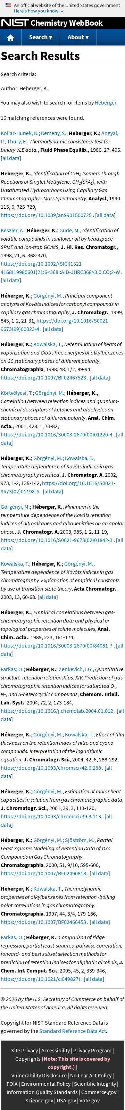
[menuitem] (11, 37)
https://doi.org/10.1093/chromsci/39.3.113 (51, 816)
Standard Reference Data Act (72, 1030)
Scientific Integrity (95, 1083)
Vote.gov (90, 1100)
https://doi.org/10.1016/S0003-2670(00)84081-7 (56, 645)
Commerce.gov (98, 1091)
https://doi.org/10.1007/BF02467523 (43, 377)
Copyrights (28, 1058)
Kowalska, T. (47, 344)
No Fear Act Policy (90, 1075)
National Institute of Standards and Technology (15, 22)
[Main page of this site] (11, 37)
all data (10, 158)
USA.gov (66, 1100)
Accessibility (55, 1050)
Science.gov (39, 1100)
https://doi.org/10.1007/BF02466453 (43, 921)
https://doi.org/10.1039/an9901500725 (46, 214)
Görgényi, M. (47, 295)
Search (38, 37)
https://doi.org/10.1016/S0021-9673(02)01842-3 (56, 539)
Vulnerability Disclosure (39, 1075)
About (76, 37)
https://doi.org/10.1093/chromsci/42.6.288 (51, 767)
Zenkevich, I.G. (76, 669)
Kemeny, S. (53, 133)
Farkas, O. (12, 669)
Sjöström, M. (79, 839)
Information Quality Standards (42, 1091)
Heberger (105, 102)
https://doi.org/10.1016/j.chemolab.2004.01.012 (57, 710)
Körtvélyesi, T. (17, 392)
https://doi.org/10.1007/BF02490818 (43, 873)
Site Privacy (24, 1050)
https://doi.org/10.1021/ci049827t (40, 978)
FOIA (12, 1083)
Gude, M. (69, 230)
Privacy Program (92, 1050)
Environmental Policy (45, 1083)
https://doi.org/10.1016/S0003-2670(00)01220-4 (56, 434)
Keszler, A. (12, 230)
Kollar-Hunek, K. (20, 133)
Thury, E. (17, 141)
